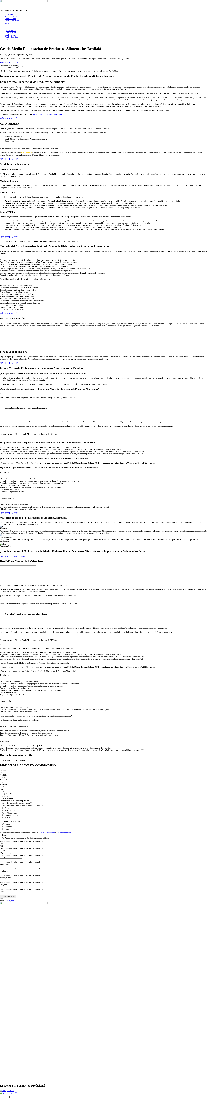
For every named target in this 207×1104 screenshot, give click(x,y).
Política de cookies (52, 1097)
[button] (103, 585)
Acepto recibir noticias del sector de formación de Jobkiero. (27, 838)
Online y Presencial (12, 829)
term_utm (3, 885)
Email (2, 789)
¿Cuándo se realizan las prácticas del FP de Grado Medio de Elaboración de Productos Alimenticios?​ (38, 596)
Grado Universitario (12, 815)
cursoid (3, 844)
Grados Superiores (12, 21)
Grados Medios (10, 19)
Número (3, 780)
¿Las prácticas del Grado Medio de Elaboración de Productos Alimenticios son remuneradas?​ (35, 663)
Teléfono (4, 784)
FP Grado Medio (11, 810)
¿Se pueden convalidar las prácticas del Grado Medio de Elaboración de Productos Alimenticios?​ (36, 648)
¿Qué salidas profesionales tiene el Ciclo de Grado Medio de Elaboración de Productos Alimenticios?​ (38, 671)
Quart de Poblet (20, 556)
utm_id (2, 857)
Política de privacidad (35, 1097)
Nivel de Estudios (7, 798)
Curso (7, 808)
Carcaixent (4, 556)
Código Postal (6, 794)
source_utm (4, 864)
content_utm (4, 891)
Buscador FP (11, 14)
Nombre (3, 770)
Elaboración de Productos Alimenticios (47, 114)
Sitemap (3, 1101)
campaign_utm (5, 878)
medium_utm (5, 871)
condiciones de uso (64, 833)
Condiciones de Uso (18, 1097)
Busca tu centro (11, 16)
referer (2, 850)
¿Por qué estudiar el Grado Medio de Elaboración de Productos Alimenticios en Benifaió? (34, 585)
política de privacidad (47, 833)
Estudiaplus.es (26, 153)
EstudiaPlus (4, 1097)
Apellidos (4, 775)
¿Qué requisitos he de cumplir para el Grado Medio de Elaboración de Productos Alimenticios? (36, 716)
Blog (7, 23)
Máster (7, 818)
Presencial (8, 827)
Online (7, 824)
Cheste (11, 556)
